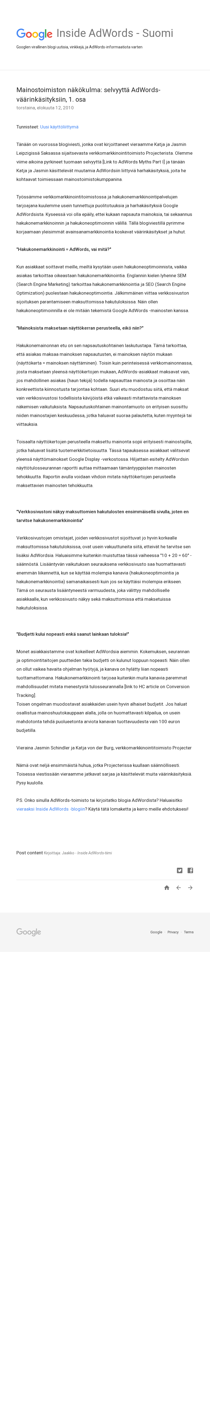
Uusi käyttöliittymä (59, 127)
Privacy (173, 932)
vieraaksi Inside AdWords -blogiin (50, 809)
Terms (189, 932)
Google (156, 932)
